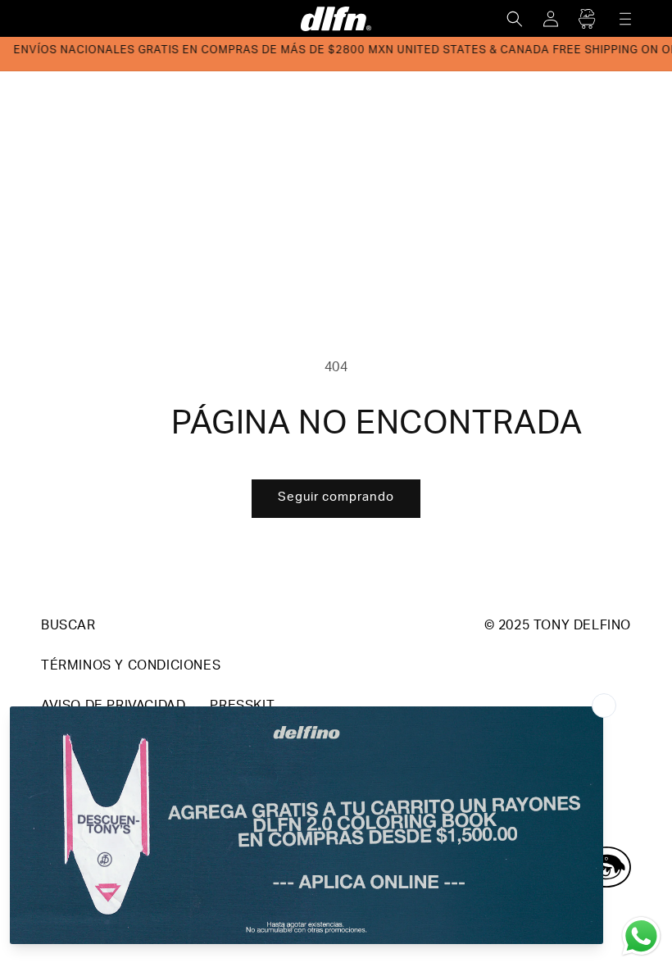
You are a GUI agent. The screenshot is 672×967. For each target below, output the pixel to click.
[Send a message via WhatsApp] (641, 936)
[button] (515, 19)
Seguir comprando (336, 498)
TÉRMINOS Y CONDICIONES (130, 667)
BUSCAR (68, 626)
